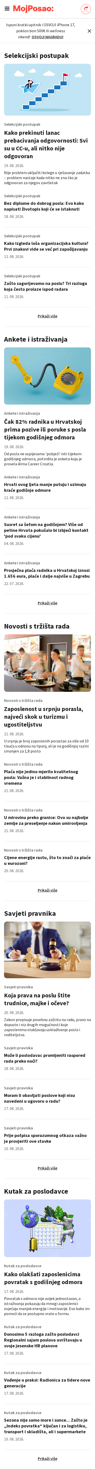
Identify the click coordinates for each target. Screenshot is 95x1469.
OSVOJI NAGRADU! (47, 36)
